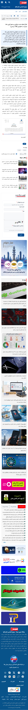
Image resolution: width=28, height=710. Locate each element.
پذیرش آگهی (23, 699)
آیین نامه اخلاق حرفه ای (15, 697)
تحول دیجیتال (17, 699)
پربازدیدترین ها (13, 506)
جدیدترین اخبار (21, 506)
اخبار (20, 11)
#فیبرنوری (4, 681)
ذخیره (21, 235)
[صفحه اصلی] (14, 3)
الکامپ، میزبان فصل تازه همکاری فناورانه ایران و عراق (14, 535)
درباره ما (7, 697)
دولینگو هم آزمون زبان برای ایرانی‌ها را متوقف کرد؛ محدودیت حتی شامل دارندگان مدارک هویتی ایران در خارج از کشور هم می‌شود (14, 304)
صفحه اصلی (24, 11)
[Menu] (1, 2)
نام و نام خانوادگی (20, 202)
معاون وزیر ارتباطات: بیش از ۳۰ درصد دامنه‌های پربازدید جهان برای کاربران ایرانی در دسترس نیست (10, 187)
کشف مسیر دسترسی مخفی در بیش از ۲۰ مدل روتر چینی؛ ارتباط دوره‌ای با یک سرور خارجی (10, 179)
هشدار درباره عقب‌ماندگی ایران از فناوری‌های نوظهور (15, 517)
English (3, 699)
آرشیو (3, 697)
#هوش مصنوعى (20, 685)
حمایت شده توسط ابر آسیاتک (14, 694)
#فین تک (13, 681)
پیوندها (11, 699)
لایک (23, 154)
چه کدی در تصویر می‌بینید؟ (18, 226)
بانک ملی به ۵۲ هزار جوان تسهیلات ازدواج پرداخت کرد (14, 528)
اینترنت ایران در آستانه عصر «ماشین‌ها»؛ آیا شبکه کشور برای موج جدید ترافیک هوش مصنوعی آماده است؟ (10, 171)
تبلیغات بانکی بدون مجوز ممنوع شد (17, 533)
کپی (3, 19)
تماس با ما (24, 697)
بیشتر (4, 542)
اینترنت (19, 150)
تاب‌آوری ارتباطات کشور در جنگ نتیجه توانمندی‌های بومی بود (13, 512)
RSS (8, 699)
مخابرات (24, 150)
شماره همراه (21, 207)
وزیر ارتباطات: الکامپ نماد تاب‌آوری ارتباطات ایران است (14, 531)
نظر (23, 211)
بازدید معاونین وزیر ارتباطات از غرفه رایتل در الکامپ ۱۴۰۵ (14, 510)
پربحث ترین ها (5, 506)
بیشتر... (25, 654)
